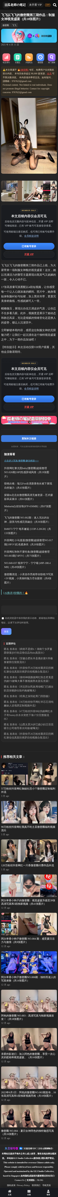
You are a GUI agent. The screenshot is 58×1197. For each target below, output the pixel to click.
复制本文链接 (29, 438)
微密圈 (6, 25)
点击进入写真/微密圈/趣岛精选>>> (21, 461)
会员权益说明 (31, 235)
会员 (49, 73)
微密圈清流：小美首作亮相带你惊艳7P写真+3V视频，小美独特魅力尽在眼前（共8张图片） (28, 578)
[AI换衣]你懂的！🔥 (15, 592)
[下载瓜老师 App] (48, 5)
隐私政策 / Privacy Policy (18, 1185)
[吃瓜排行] (6, 59)
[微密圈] (40, 59)
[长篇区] (18, 59)
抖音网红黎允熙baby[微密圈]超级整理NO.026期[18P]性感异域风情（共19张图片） (26, 472)
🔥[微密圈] (23, 70)
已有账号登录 (29, 246)
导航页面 (46, 1185)
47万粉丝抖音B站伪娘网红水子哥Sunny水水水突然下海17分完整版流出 (28, 715)
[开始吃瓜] (29, 59)
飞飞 (14, 25)
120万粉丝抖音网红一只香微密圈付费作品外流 (27, 865)
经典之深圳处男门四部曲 (34, 696)
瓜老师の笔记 (16, 4)
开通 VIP (29, 254)
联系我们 (36, 1185)
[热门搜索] (51, 59)
